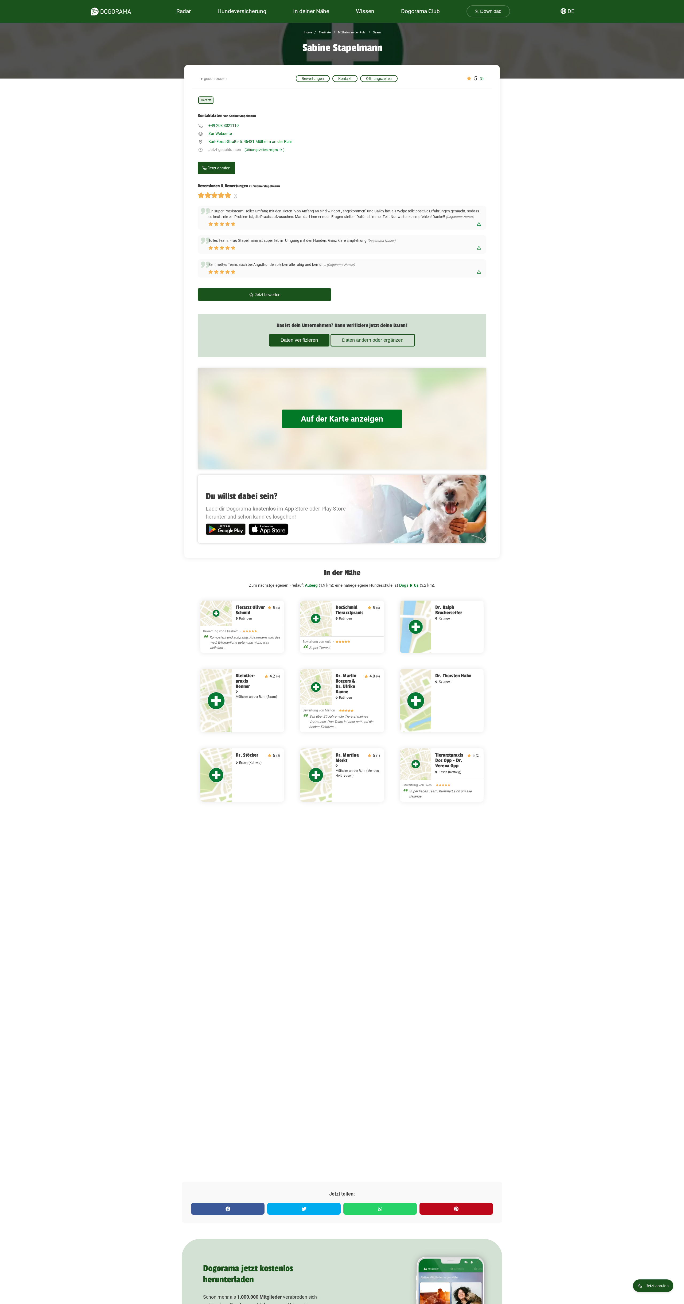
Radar (183, 11)
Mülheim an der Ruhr (351, 32)
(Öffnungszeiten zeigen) (264, 150)
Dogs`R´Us (409, 585)
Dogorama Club (420, 11)
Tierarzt (205, 100)
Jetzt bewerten (267, 294)
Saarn (376, 32)
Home (308, 32)
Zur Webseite (220, 133)
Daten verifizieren (299, 340)
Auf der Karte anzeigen (342, 418)
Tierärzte (324, 32)
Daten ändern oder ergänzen (372, 340)
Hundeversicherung (241, 11)
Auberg (311, 585)
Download (490, 11)
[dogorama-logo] (111, 11)
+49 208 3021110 (223, 125)
